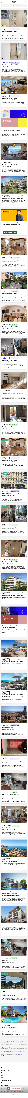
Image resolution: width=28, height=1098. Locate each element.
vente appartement (10, 1045)
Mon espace (25, 1095)
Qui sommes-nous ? (5, 1070)
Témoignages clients (6, 1080)
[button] (12, 25)
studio (7, 1051)
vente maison (4, 1045)
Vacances (19, 1095)
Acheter (2, 1095)
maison (23, 1049)
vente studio (18, 1045)
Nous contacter (4, 1072)
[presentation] (2, 18)
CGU (2, 1075)
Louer (14, 1095)
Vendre (8, 1095)
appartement (3, 1051)
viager (2, 1047)
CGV (2, 1077)
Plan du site (4, 1067)
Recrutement (4, 1082)
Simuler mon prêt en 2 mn (10, 232)
